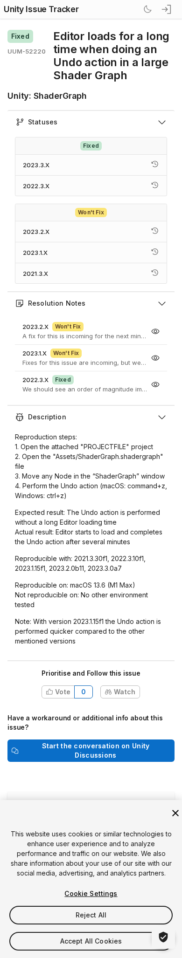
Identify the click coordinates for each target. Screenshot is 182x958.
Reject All (91, 915)
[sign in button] (167, 9)
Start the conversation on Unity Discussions (96, 750)
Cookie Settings (90, 893)
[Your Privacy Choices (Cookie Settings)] (163, 937)
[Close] (175, 813)
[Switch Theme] (147, 9)
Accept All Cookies (91, 941)
